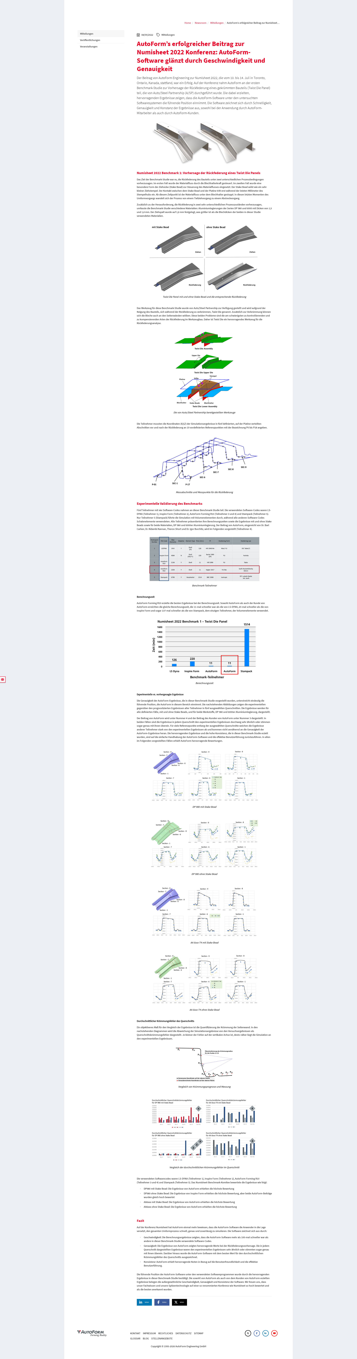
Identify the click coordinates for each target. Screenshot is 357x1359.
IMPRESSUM (149, 1333)
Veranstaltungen (88, 46)
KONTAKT (135, 1333)
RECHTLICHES (165, 1333)
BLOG (146, 1338)
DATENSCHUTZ (183, 1333)
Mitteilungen (217, 22)
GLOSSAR (135, 1338)
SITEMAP (198, 1333)
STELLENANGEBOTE (162, 1338)
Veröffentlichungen (90, 40)
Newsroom (200, 22)
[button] (144, 1302)
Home (187, 22)
